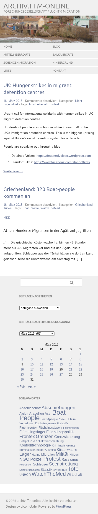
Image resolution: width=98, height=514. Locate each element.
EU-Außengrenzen (45, 423)
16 (22, 369)
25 (41, 374)
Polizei (36, 459)
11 (41, 364)
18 (41, 369)
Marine (36, 454)
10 (32, 364)
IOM (32, 441)
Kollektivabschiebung (50, 441)
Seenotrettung (63, 463)
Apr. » (32, 386)
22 (80, 369)
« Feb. (21, 386)
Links (7, 70)
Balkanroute (62, 54)
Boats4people (49, 419)
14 (70, 364)
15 (80, 364)
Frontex (27, 436)
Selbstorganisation (29, 469)
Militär (62, 454)
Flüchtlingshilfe (71, 427)
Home (7, 46)
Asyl (48, 413)
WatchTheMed (50, 208)
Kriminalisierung (63, 445)
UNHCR (25, 474)
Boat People (31, 208)
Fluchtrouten (28, 427)
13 (61, 364)
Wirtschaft (74, 474)
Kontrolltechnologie (35, 445)
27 (61, 374)
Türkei (7, 208)
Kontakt (59, 70)
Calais (62, 419)
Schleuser (40, 464)
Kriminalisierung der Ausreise (37, 450)
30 (22, 379)
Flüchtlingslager (32, 432)
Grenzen (44, 436)
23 (22, 374)
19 (51, 369)
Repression (25, 464)
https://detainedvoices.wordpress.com (63, 155)
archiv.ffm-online (36, 6)
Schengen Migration (19, 62)
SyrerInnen (60, 469)
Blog (56, 46)
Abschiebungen (58, 407)
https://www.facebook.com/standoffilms (62, 162)
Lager (25, 454)
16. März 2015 (12, 101)
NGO (24, 459)
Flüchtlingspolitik (60, 432)
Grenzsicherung (67, 437)
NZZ (6, 217)
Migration (48, 454)
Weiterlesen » (13, 171)
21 (70, 369)
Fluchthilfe (62, 423)
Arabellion (36, 413)
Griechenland (84, 204)
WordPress (64, 506)
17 (32, 369)
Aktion (23, 413)
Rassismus (70, 459)
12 (51, 364)
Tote (73, 468)
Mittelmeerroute (16, 54)
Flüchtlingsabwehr (50, 427)
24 (32, 374)
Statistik (46, 469)
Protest (54, 104)
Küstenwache (67, 450)
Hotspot (24, 441)
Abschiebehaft (38, 104)
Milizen (74, 454)
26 (51, 374)
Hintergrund (62, 62)
